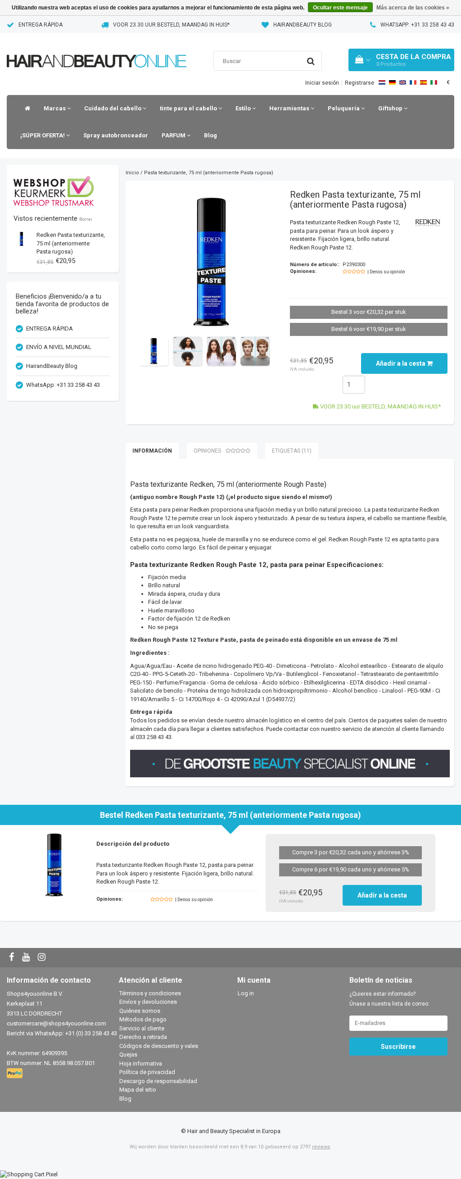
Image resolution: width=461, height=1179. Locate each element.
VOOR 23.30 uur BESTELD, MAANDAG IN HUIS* (171, 25)
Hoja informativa (140, 1063)
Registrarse (359, 83)
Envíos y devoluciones (148, 1001)
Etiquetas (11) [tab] (292, 451)
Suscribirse (398, 1046)
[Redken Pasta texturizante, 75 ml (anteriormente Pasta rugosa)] (21, 238)
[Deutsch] (392, 82)
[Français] (413, 82)
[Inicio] (25, 108)
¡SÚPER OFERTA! (43, 135)
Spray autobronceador (115, 135)
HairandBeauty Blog (302, 25)
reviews (321, 1147)
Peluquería (344, 108)
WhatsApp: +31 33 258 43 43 (417, 25)
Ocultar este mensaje (340, 8)
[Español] (423, 82)
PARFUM (174, 135)
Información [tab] (152, 451)
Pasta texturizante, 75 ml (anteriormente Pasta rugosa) (70, 243)
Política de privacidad (147, 1072)
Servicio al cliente (141, 1028)
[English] (402, 82)
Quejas (128, 1054)
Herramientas (290, 108)
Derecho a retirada (143, 1037)
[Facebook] (12, 957)
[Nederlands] (382, 82)
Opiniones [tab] (207, 451)
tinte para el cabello (189, 108)
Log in (246, 993)
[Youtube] (27, 957)
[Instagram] (43, 957)
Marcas (55, 108)
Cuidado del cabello (113, 108)
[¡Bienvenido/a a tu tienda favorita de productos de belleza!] (96, 49)
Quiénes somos (139, 1010)
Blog (210, 135)
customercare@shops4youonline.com (56, 1023)
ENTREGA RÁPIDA (40, 25)
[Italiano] (433, 82)
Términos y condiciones (150, 993)
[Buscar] (311, 61)
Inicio (132, 173)
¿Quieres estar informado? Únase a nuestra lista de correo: (389, 999)
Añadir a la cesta (401, 363)
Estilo (243, 108)
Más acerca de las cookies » (412, 8)
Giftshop (391, 108)
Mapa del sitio (137, 1089)
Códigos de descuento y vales (158, 1046)
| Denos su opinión (386, 271)
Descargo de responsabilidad (158, 1081)
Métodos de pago (143, 1019)
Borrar (85, 219)
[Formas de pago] (15, 1073)
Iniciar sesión (322, 83)
